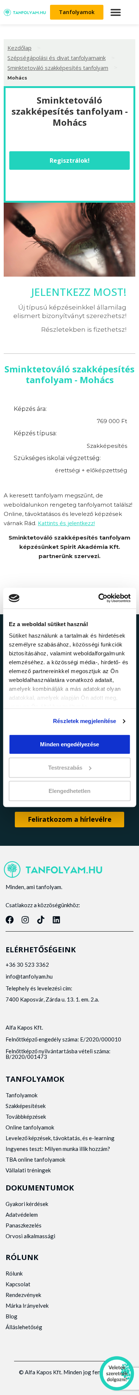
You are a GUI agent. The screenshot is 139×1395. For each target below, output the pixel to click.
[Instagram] (25, 920)
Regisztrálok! (70, 160)
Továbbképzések (26, 1116)
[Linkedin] (56, 920)
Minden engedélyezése (69, 744)
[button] (115, 12)
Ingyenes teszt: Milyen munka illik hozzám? (58, 1148)
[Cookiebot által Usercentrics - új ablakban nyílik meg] (98, 598)
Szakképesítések (26, 1105)
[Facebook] (10, 920)
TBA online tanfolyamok (35, 1159)
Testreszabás (65, 767)
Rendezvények (23, 1294)
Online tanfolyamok (30, 1127)
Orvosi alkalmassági (30, 1236)
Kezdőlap (19, 47)
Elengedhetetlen (69, 791)
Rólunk (14, 1273)
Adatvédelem (22, 1214)
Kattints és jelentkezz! (66, 523)
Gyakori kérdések (27, 1203)
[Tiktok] (41, 920)
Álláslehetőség (24, 1327)
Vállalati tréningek (28, 1170)
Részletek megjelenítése (84, 721)
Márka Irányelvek (27, 1305)
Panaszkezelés (24, 1225)
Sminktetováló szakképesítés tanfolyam (57, 67)
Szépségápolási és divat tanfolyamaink (56, 57)
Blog (11, 1316)
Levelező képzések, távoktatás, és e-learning (60, 1138)
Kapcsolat (18, 1284)
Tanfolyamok (21, 1095)
